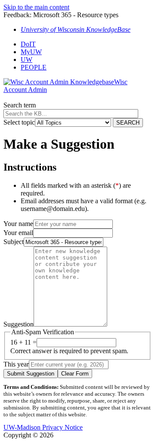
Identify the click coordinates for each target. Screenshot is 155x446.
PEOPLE (33, 67)
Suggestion (18, 324)
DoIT (28, 44)
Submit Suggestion (30, 373)
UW (26, 59)
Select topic (19, 122)
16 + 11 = (23, 342)
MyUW (31, 51)
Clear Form (75, 373)
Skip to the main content (36, 7)
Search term (19, 105)
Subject (13, 241)
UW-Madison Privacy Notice (43, 427)
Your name (18, 223)
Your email (18, 232)
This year (16, 364)
